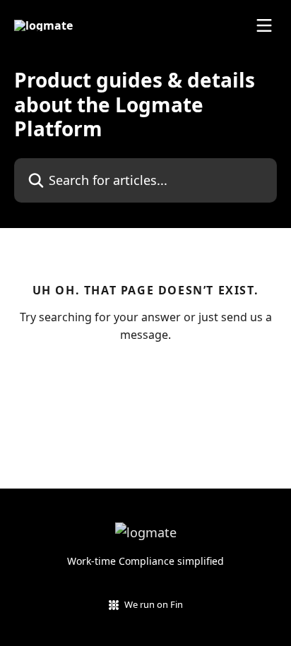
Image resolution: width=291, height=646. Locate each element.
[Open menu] (264, 25)
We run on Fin (153, 604)
